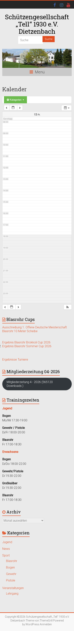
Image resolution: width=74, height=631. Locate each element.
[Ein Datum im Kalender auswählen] (13, 108)
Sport (6, 555)
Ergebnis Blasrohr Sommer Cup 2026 (26, 346)
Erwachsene (10, 452)
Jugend (7, 542)
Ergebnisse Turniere (15, 359)
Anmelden (46, 624)
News (6, 549)
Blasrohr (11, 561)
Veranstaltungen (13, 588)
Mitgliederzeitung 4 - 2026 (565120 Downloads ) (30, 384)
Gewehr (11, 574)
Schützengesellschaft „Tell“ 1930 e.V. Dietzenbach (37, 23)
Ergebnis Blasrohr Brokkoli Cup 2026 (26, 342)
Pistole (10, 580)
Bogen (10, 567)
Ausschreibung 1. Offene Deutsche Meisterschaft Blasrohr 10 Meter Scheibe (34, 329)
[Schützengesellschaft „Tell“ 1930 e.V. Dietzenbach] (37, 58)
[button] (67, 307)
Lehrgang (12, 593)
